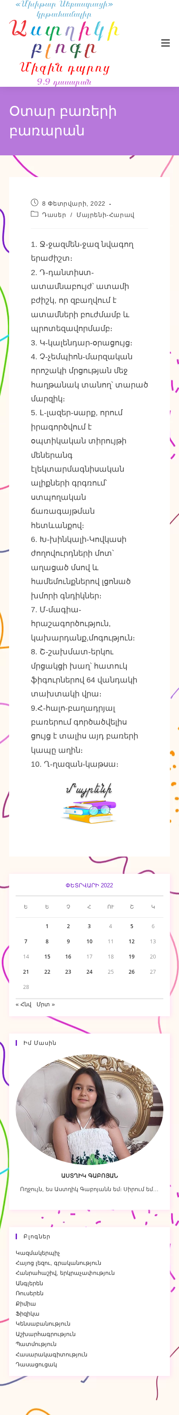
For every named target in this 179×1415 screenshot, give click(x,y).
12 (132, 941)
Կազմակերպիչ (38, 1253)
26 (132, 971)
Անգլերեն (29, 1283)
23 (68, 971)
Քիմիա (26, 1303)
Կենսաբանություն (43, 1323)
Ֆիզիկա (28, 1313)
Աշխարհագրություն (46, 1334)
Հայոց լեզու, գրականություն (58, 1263)
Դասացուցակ (36, 1364)
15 (47, 956)
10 (89, 941)
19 (132, 956)
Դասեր (54, 214)
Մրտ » (45, 1004)
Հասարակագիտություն (51, 1354)
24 (89, 971)
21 (26, 971)
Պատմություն (36, 1344)
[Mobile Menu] (139, 43)
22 (47, 971)
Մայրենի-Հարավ (105, 214)
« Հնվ (23, 1004)
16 (68, 956)
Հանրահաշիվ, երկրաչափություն (65, 1273)
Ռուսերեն (29, 1293)
